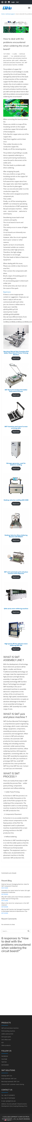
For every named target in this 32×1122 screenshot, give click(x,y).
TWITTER (4, 1062)
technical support (10, 14)
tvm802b (20, 65)
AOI (2, 1042)
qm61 (17, 60)
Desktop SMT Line (6, 1076)
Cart (17, 2)
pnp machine (7, 60)
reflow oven (22, 60)
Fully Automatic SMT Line (8, 1078)
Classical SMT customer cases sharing (12, 1084)
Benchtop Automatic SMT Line (10, 1081)
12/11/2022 (6, 54)
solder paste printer (7, 1034)
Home (3, 14)
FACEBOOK (4, 1056)
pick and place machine (20, 58)
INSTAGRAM (5, 1065)
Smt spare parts (6, 1037)
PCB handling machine (8, 1031)
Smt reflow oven (6, 1039)
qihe (15, 54)
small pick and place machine (12, 62)
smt (23, 62)
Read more (7, 292)
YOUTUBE (4, 1059)
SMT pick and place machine (9, 1028)
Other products (6, 1045)
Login (13, 2)
